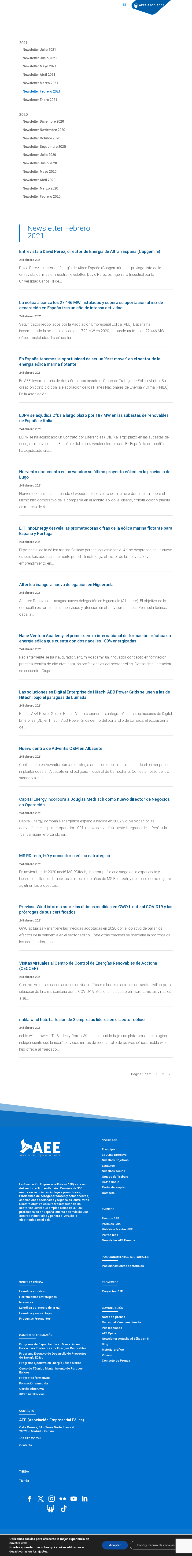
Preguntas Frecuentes (35, 1318)
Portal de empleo (114, 1187)
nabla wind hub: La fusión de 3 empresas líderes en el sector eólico (82, 1019)
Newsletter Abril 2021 (39, 74)
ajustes (42, 1551)
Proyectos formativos (34, 1378)
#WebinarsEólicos (31, 1394)
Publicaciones (112, 1328)
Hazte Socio (110, 1182)
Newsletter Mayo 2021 (39, 66)
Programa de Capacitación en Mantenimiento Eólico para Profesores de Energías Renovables (52, 1346)
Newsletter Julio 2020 (39, 155)
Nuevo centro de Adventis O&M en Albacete (60, 748)
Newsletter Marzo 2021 (40, 83)
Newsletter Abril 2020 (39, 180)
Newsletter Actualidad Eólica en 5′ (125, 1338)
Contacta (108, 1193)
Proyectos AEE (112, 1291)
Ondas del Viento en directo (121, 1322)
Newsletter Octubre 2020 (41, 138)
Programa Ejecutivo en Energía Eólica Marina (50, 1363)
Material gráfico (113, 1349)
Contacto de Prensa (116, 1360)
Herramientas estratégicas (38, 1297)
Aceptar (115, 1545)
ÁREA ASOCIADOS (151, 5)
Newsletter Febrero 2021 (41, 91)
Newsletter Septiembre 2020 (44, 146)
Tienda (24, 1480)
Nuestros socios (113, 1171)
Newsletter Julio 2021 (39, 50)
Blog (105, 1344)
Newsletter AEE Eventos (118, 1240)
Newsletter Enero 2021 (40, 100)
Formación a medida (33, 1383)
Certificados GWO (31, 1388)
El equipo (108, 1149)
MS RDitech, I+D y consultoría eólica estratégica (64, 855)
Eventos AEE (110, 1218)
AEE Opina (109, 1333)
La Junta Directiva (114, 1154)
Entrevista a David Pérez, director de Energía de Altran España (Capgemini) (89, 251)
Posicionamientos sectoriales (123, 1266)
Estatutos (108, 1165)
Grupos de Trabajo (115, 1176)
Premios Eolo (111, 1224)
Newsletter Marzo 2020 (40, 188)
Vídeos (107, 1355)
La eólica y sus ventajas (35, 1313)
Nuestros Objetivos (115, 1160)
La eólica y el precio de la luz (39, 1307)
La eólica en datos (32, 1291)
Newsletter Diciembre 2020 (43, 121)
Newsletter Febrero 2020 (41, 196)
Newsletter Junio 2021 (40, 58)
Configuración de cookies (156, 1545)
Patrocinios (110, 1235)
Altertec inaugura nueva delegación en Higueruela (66, 584)
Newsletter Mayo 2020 (39, 171)
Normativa (26, 1302)
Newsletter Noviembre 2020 (44, 130)
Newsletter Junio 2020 (40, 163)
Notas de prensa (113, 1317)
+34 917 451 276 (30, 1438)
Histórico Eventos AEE (117, 1229)
